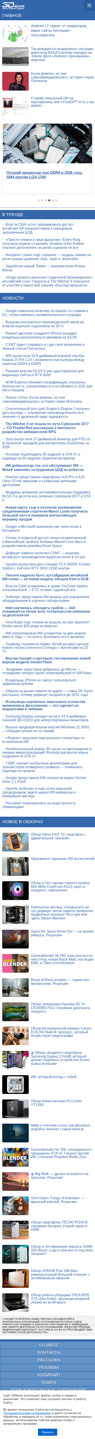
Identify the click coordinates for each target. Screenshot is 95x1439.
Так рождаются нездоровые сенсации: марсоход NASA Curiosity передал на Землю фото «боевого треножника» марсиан (62, 54)
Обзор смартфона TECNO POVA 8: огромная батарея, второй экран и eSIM (59, 1225)
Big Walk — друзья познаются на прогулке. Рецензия (59, 1175)
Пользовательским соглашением (27, 1413)
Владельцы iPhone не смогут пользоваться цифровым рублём (39, 682)
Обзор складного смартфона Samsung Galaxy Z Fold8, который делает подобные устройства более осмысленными (60, 1058)
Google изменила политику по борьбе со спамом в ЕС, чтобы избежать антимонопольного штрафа (45, 313)
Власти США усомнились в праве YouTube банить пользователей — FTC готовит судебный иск (45, 588)
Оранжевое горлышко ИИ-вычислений (62, 859)
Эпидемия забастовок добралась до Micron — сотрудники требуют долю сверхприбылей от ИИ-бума (46, 671)
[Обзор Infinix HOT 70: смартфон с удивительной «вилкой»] (15, 842)
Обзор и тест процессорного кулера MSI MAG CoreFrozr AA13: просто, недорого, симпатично (60, 886)
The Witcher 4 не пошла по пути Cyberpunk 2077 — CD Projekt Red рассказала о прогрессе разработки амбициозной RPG (45, 428)
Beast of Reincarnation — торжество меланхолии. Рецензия (60, 981)
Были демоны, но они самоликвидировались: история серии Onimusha (62, 77)
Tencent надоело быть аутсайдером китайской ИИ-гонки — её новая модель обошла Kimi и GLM (45, 577)
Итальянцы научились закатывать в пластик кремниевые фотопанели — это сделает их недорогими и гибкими (43, 705)
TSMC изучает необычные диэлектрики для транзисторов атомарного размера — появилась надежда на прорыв (42, 766)
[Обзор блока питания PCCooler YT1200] (15, 1108)
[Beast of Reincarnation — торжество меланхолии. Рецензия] (15, 987)
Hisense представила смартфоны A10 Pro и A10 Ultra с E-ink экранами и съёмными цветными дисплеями (43, 481)
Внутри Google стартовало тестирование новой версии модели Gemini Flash (46, 660)
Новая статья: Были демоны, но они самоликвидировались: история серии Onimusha (42, 399)
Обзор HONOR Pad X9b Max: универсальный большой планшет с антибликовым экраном (60, 1274)
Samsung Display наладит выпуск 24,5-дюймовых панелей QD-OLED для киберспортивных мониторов (45, 718)
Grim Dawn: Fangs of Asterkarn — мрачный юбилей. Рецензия (57, 1200)
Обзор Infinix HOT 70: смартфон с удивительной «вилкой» (58, 836)
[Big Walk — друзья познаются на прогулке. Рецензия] (15, 1181)
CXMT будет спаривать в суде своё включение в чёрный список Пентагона (43, 346)
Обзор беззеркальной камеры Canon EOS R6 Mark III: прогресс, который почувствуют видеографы (61, 1031)
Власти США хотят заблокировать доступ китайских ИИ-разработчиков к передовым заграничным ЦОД (37, 228)
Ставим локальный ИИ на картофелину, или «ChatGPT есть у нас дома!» (63, 101)
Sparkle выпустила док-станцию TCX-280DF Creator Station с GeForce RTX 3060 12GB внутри (46, 566)
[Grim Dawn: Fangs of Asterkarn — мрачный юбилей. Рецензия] (15, 1205)
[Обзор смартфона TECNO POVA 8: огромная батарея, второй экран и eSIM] (15, 1230)
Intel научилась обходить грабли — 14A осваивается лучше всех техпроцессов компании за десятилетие (46, 611)
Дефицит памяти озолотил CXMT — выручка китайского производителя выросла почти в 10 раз (43, 555)
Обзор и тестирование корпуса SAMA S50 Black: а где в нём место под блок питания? (62, 1250)
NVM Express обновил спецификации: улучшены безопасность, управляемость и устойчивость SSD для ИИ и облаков (47, 386)
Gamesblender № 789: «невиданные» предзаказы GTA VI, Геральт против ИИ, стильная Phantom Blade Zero (61, 1153)
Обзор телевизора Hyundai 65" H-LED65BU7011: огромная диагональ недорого (60, 1007)
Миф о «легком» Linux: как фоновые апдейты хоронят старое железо (60, 1127)
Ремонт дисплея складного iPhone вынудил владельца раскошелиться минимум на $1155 (39, 335)
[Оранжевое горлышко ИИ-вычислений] (15, 866)
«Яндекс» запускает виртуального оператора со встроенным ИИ (43, 740)
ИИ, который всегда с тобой (53, 1077)
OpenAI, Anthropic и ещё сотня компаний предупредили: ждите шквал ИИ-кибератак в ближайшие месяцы (39, 792)
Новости (13, 298)
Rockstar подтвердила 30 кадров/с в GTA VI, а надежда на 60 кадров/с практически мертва (41, 456)
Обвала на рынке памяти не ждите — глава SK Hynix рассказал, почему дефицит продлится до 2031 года (47, 693)
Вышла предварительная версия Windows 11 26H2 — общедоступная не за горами (45, 729)
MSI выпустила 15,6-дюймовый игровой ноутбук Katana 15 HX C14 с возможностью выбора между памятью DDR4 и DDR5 (43, 360)
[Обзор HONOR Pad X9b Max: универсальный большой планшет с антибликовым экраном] (15, 1278)
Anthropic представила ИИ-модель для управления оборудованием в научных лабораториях (45, 598)
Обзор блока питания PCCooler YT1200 (56, 1103)
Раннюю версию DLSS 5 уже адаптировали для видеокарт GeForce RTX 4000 (43, 373)
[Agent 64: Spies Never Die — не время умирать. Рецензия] (15, 939)
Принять (48, 1432)
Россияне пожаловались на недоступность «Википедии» (39, 805)
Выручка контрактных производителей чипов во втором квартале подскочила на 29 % (43, 324)
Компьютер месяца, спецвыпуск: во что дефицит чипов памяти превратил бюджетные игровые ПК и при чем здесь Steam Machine (62, 912)
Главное (12, 15)
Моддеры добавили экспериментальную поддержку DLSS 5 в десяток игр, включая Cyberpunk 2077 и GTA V (46, 496)
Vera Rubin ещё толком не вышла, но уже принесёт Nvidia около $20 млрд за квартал (45, 624)
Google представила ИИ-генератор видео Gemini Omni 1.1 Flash (44, 779)
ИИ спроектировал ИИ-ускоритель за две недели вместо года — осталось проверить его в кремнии (44, 635)
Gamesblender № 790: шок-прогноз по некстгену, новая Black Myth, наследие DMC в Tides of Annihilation (62, 959)
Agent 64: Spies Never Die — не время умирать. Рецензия (62, 933)
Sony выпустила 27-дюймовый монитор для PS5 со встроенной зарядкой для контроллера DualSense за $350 (46, 443)
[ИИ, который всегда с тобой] (15, 1084)
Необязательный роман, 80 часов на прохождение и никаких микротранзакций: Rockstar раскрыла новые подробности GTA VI (46, 752)
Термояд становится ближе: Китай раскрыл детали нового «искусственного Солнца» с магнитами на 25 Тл (45, 647)
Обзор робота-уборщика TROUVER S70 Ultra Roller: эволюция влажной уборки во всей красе (60, 1298)
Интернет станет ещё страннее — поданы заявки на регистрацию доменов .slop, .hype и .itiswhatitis (46, 257)
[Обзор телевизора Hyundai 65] (15, 1011)
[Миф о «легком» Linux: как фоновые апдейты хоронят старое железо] (15, 1133)
